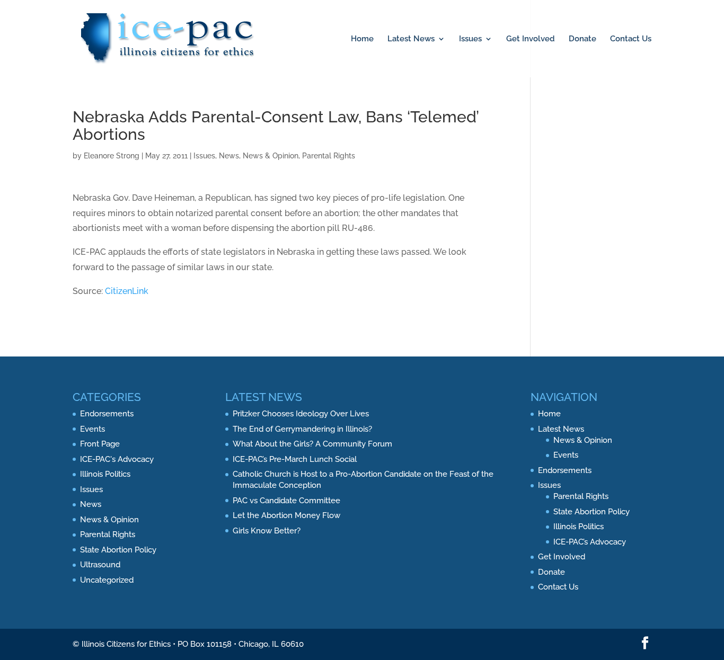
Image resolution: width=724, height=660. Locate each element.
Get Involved (530, 39)
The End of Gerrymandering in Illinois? (302, 429)
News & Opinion (270, 155)
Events (92, 429)
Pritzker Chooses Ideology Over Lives (301, 413)
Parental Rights (328, 155)
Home (362, 39)
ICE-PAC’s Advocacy (589, 542)
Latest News (411, 39)
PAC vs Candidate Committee (286, 500)
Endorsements (107, 413)
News (229, 155)
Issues (470, 39)
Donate (582, 39)
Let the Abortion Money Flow (286, 515)
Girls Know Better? (267, 531)
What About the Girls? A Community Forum (312, 444)
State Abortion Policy (118, 550)
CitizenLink (126, 291)
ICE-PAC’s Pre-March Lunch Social (295, 459)
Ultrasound (100, 564)
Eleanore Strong (111, 155)
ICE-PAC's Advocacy (117, 459)
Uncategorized (107, 580)
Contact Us (630, 39)
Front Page (100, 444)
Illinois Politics (105, 474)
